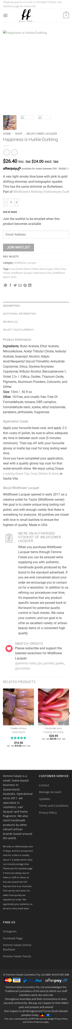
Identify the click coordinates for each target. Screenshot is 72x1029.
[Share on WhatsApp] (5, 285)
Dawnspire (18, 732)
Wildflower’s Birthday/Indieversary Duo (40, 192)
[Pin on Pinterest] (25, 285)
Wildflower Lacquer (41, 133)
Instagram (10, 931)
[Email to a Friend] (20, 285)
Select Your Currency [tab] (18, 329)
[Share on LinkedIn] (29, 285)
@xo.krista (22, 668)
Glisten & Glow (48, 474)
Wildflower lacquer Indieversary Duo (31, 272)
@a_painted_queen (50, 663)
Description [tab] (11, 305)
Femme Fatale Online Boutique (17, 947)
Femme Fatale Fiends (17, 956)
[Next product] (6, 152)
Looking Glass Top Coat (20, 474)
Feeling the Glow (53, 732)
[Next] (62, 71)
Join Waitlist (18, 247)
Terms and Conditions (54, 805)
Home (7, 133)
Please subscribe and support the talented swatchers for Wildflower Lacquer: (38, 653)
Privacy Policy (48, 812)
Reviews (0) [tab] (10, 321)
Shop (18, 133)
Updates (44, 799)
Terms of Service (35, 1021)
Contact (44, 785)
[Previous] (9, 71)
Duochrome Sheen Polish (24, 268)
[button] (5, 15)
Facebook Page (13, 938)
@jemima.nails (25, 663)
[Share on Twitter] (15, 285)
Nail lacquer (46, 268)
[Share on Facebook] (10, 285)
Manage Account (50, 792)
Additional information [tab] (19, 313)
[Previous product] (14, 152)
